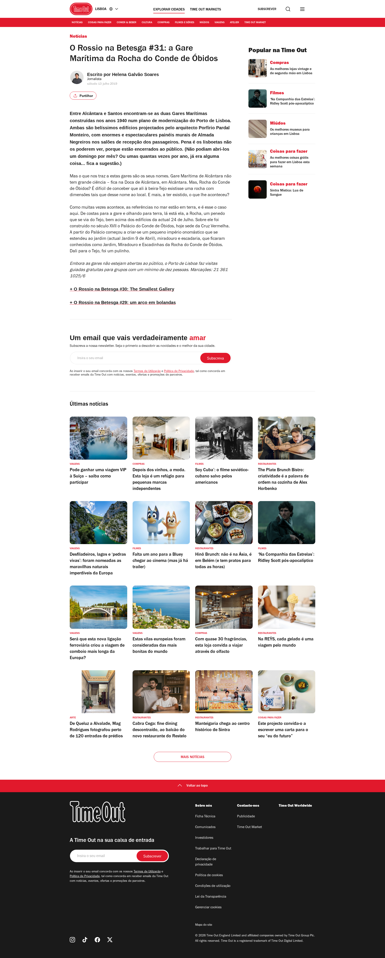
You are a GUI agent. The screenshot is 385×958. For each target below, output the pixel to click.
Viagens (220, 22)
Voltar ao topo (197, 786)
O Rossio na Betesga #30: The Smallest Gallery (122, 289)
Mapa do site (203, 925)
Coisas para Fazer (99, 22)
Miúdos (204, 22)
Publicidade (246, 816)
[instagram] (72, 939)
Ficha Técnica (205, 816)
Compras (164, 22)
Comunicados (205, 827)
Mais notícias (193, 757)
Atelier (234, 22)
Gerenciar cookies (208, 907)
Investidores (204, 838)
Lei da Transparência (210, 897)
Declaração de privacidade (205, 862)
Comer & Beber (126, 22)
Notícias (77, 22)
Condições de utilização (212, 886)
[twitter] (110, 939)
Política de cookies (209, 875)
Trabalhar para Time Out (213, 849)
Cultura (147, 22)
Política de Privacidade (179, 371)
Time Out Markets (205, 10)
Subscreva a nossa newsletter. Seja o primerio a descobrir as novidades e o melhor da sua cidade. (142, 346)
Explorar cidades (169, 10)
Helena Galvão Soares (135, 74)
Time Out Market (255, 22)
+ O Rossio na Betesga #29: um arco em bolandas (123, 302)
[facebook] (97, 939)
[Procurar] (288, 9)
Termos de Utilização (147, 371)
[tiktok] (85, 939)
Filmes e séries (184, 22)
